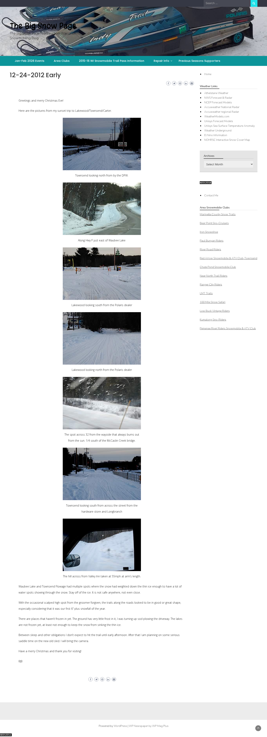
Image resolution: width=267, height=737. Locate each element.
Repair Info (161, 61)
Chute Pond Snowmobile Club (218, 267)
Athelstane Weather (216, 93)
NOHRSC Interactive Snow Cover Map (227, 140)
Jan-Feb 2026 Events (29, 61)
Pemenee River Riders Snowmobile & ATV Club (228, 328)
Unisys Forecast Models (218, 121)
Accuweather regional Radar (221, 112)
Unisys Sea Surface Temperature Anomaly (229, 126)
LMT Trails (206, 293)
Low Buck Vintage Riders (215, 311)
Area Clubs (62, 61)
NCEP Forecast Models (218, 102)
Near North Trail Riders (213, 276)
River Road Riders (210, 249)
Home (207, 74)
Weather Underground (217, 130)
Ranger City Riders (211, 284)
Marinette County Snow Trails (218, 214)
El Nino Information (215, 135)
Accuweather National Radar (221, 107)
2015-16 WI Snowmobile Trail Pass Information (111, 61)
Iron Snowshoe (209, 232)
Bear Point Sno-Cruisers (214, 223)
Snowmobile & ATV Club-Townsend (228, 258)
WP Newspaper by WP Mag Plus (148, 726)
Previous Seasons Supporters (199, 61)
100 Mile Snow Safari (212, 302)
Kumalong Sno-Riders (213, 320)
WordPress (120, 726)
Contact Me (211, 195)
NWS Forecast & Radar (218, 98)
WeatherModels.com (216, 116)
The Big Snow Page (43, 25)
